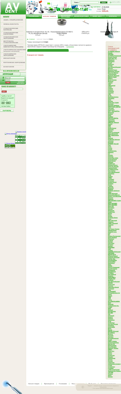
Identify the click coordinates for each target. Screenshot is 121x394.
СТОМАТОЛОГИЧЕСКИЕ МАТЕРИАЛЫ (10, 29)
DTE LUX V (85, 32)
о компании (34, 16)
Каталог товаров (49, 16)
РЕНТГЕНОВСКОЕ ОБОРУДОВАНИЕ (14, 62)
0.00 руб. (105, 11)
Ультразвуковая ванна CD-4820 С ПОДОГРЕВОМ (61, 32)
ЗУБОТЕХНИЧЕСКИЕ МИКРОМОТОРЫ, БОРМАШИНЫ (13, 46)
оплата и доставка (81, 16)
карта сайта (116, 2)
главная (32, 39)
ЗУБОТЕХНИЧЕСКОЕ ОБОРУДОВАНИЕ (9, 54)
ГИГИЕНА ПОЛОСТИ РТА (11, 24)
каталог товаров (42, 39)
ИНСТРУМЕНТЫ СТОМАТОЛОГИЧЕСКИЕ (10, 41)
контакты (113, 16)
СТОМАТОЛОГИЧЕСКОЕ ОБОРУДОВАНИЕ (10, 37)
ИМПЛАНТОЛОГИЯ (9, 58)
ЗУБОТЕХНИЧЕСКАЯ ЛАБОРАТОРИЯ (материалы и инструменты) (14, 50)
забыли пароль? (21, 83)
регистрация (21, 81)
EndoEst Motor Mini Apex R (109, 32)
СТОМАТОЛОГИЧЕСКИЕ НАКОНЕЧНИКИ (10, 33)
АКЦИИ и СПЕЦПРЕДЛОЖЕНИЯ (13, 20)
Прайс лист (97, 16)
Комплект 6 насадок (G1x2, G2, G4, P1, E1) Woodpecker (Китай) (38, 32)
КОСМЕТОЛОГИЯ (8, 66)
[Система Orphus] (7, 107)
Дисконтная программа (65, 16)
